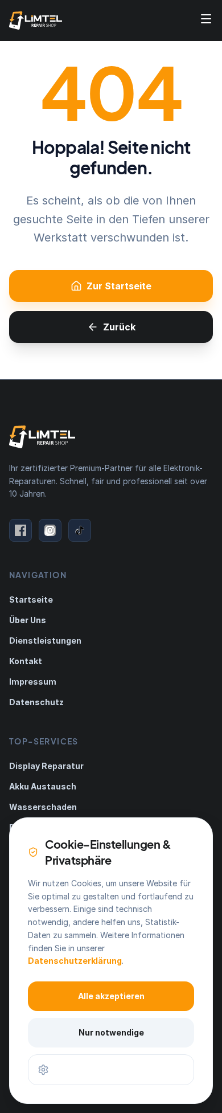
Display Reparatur (46, 766)
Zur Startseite (119, 286)
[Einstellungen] (111, 1069)
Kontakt (25, 661)
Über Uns (27, 620)
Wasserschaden (43, 807)
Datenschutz (36, 702)
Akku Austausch (42, 786)
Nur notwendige (111, 1032)
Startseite (31, 599)
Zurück (119, 327)
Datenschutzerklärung (75, 960)
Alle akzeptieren (111, 996)
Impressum (32, 681)
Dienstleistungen (45, 640)
